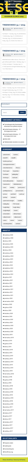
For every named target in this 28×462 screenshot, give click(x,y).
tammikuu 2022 (8, 274)
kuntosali (15, 177)
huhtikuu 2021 (8, 286)
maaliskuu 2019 (8, 362)
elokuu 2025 (7, 241)
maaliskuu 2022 (8, 268)
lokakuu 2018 (8, 377)
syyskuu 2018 (8, 380)
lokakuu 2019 (8, 340)
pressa (5, 194)
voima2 (20, 220)
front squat (6, 171)
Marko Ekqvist (19, 28)
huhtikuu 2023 (8, 262)
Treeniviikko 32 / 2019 (13, 79)
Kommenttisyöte (9, 449)
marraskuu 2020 (9, 301)
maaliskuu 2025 (8, 247)
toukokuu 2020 (8, 319)
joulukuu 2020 (8, 298)
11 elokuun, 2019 (8, 54)
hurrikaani (5, 174)
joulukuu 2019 (8, 334)
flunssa (18, 167)
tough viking (16, 207)
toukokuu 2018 (8, 392)
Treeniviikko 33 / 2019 (13, 51)
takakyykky (6, 204)
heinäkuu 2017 (8, 422)
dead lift (5, 158)
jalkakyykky (15, 174)
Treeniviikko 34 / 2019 (13, 25)
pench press (21, 187)
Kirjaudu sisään (8, 443)
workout (18, 223)
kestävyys (6, 177)
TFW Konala (16, 204)
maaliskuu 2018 (8, 398)
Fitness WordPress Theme (10, 459)
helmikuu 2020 (8, 328)
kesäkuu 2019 (8, 353)
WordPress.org (8, 452)
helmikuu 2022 (8, 271)
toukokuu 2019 (8, 356)
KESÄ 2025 (7, 139)
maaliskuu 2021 (8, 289)
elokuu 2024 (7, 250)
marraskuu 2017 (9, 410)
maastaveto (6, 184)
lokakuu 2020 (8, 304)
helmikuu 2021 (8, 292)
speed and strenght (8, 200)
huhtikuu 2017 (8, 431)
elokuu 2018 (7, 383)
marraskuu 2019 (9, 337)
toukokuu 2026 (8, 235)
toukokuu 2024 (8, 253)
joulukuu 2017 (8, 407)
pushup (5, 197)
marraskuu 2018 (9, 374)
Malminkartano (17, 184)
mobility (12, 187)
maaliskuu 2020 (8, 325)
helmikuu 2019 (8, 365)
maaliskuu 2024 (8, 256)
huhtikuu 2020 (8, 322)
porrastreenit (19, 190)
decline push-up (7, 161)
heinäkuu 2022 (8, 265)
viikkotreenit (17, 217)
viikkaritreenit (6, 217)
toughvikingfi (6, 210)
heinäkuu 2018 (8, 386)
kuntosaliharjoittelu (8, 181)
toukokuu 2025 (8, 244)
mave (4, 187)
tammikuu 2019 (8, 368)
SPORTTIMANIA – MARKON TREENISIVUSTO (14, 4)
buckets (16, 154)
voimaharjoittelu (7, 223)
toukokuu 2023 (8, 259)
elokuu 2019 (7, 346)
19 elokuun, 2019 (8, 28)
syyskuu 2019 (8, 343)
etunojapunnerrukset (8, 164)
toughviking (6, 207)
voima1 (12, 220)
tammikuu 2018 (8, 404)
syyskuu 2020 (8, 307)
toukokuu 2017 (8, 428)
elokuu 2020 (7, 310)
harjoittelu (16, 171)
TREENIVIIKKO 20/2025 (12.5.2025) (14, 142)
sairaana (13, 197)
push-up (22, 194)
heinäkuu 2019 (8, 349)
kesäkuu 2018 (8, 389)
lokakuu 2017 (8, 413)
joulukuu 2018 (8, 371)
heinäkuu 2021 (8, 280)
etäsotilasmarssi (7, 167)
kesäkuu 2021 (8, 283)
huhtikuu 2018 (8, 395)
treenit (16, 210)
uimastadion (6, 214)
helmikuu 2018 (8, 401)
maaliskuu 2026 (8, 238)
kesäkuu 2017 (8, 425)
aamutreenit (6, 154)
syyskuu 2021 (8, 277)
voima (4, 220)
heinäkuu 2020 (8, 313)
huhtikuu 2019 (8, 359)
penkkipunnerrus (7, 190)
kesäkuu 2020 (8, 316)
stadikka (20, 200)
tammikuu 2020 (8, 331)
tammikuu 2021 (8, 295)
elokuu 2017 (7, 419)
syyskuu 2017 (8, 416)
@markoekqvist (5, 104)
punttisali (13, 194)
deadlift (13, 158)
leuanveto (19, 181)
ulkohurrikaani (17, 214)
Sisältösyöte (7, 446)
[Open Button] (11, 12)
